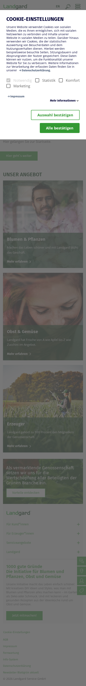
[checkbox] (8, 80)
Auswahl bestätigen (55, 115)
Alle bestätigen (59, 128)
